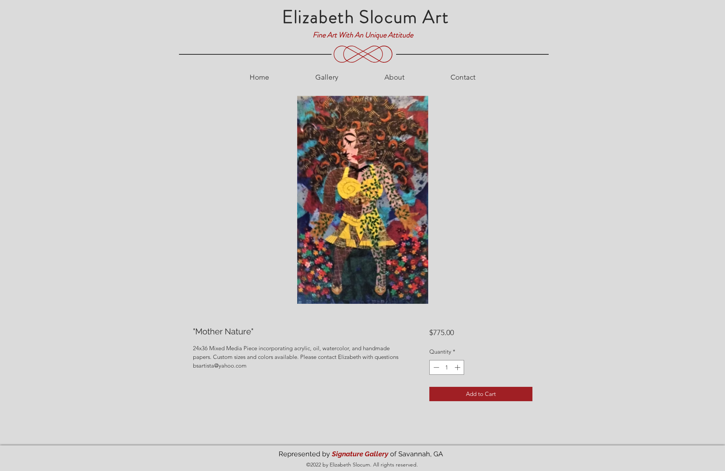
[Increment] (458, 367)
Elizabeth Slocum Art (365, 17)
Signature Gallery (360, 454)
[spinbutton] (447, 367)
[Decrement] (435, 367)
